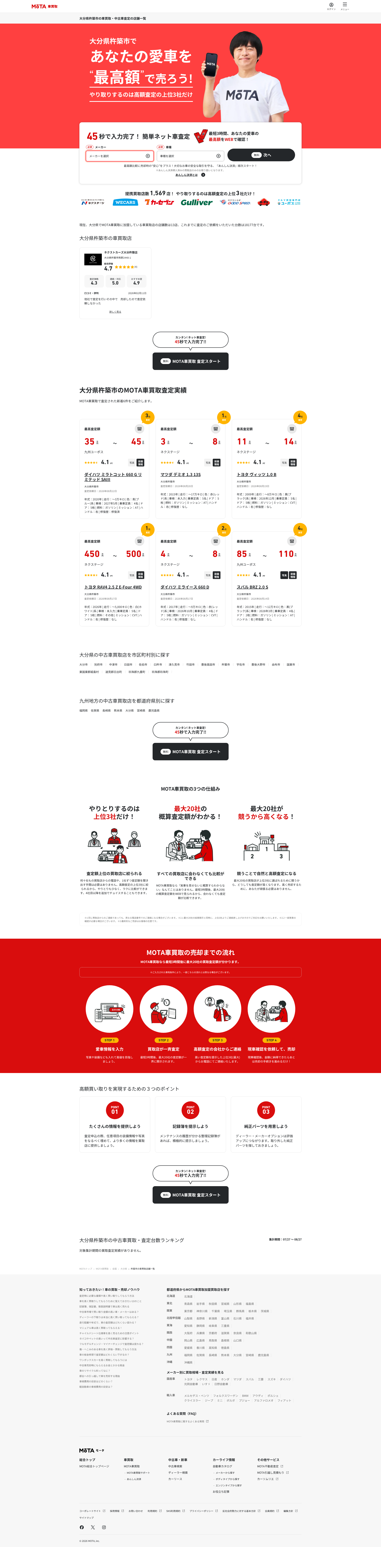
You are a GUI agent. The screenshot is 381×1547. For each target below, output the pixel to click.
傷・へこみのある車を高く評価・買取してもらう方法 (108, 1349)
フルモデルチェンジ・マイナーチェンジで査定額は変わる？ (111, 1343)
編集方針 (289, 1511)
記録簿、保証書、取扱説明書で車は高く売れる (104, 1306)
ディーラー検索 (178, 1472)
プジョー (244, 1400)
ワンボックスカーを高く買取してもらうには (103, 1360)
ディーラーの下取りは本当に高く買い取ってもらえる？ (109, 1317)
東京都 (188, 1311)
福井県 (250, 1318)
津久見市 (174, 664)
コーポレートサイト (90, 1511)
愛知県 (188, 1326)
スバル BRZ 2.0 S (252, 586)
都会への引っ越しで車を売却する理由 (99, 1376)
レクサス (202, 1379)
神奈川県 (202, 1311)
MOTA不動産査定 (268, 1466)
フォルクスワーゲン (225, 1396)
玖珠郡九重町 (137, 672)
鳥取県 (213, 1340)
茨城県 (265, 1311)
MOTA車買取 (102, 1268)
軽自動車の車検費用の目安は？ (96, 1386)
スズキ (271, 1379)
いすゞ (206, 1384)
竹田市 (190, 664)
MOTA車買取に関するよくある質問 (185, 1421)
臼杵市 (158, 664)
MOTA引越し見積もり (271, 1472)
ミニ (220, 1400)
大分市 (83, 664)
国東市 (291, 664)
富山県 (225, 1318)
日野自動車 (221, 1384)
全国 (114, 1268)
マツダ (237, 1379)
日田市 (128, 664)
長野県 (200, 1318)
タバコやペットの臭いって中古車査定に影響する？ (106, 1338)
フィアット (284, 1400)
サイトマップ (86, 1517)
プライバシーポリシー (202, 1511)
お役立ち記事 (221, 1491)
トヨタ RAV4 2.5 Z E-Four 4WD (113, 586)
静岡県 (200, 1326)
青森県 (188, 1304)
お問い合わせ (136, 1511)
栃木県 (252, 1311)
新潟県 (213, 1318)
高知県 (213, 1348)
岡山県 (188, 1340)
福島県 (250, 1304)
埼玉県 (228, 1311)
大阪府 (188, 1333)
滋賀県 (225, 1333)
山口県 (237, 1340)
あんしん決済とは (186, 175)
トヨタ (188, 1379)
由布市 (276, 664)
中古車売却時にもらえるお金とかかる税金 (102, 1365)
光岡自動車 (191, 1384)
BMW (245, 1396)
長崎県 (106, 710)
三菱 (261, 1379)
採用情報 (115, 1511)
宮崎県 (141, 710)
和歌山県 (251, 1333)
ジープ (209, 1400)
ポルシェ (273, 1396)
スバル (250, 1379)
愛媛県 (188, 1348)
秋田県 (213, 1304)
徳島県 (225, 1348)
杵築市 (226, 664)
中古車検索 (175, 1466)
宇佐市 (241, 664)
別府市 (98, 664)
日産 (214, 1379)
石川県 (237, 1318)
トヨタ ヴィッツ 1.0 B (256, 474)
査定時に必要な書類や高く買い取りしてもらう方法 (106, 1295)
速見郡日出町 (113, 672)
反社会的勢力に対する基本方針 (239, 1511)
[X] (92, 1527)
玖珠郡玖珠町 (160, 672)
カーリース (175, 1479)
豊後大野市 (258, 664)
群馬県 (240, 1311)
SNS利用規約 (173, 1511)
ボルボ (231, 1400)
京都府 (213, 1333)
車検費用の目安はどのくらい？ (96, 1381)
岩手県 (200, 1304)
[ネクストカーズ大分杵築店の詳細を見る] (115, 283)
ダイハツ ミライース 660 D (185, 586)
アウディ (258, 1396)
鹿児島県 (154, 710)
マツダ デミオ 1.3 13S (181, 474)
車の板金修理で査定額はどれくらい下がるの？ (104, 1354)
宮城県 (225, 1304)
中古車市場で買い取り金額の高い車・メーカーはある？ (109, 1311)
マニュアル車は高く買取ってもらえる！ (100, 1327)
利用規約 (153, 1511)
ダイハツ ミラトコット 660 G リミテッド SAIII (113, 477)
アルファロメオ (263, 1400)
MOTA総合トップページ (94, 1466)
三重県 (225, 1326)
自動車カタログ (222, 1466)
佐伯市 (143, 664)
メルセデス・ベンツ (196, 1396)
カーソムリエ (265, 1479)
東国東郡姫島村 (89, 672)
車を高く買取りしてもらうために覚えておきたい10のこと (110, 1301)
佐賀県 (95, 710)
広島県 (200, 1340)
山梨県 (188, 1318)
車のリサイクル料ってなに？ (94, 1370)
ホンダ (225, 1379)
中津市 (113, 664)
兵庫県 (200, 1333)
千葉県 (216, 1311)
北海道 (188, 1296)
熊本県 (118, 710)
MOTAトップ (85, 1268)
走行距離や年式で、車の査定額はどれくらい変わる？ (108, 1322)
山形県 (237, 1304)
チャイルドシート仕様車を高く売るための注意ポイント (109, 1333)
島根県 (225, 1340)
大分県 (129, 710)
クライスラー (192, 1400)
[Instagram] (104, 1527)
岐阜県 (213, 1326)
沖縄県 (188, 1362)
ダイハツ (285, 1379)
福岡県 (83, 710)
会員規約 (270, 1511)
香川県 (200, 1348)
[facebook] (81, 1527)
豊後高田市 (208, 664)
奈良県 (237, 1333)
